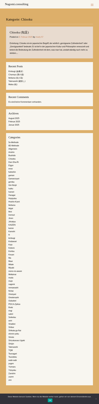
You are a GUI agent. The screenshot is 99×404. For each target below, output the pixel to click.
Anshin (11, 152)
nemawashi (13, 288)
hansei (11, 192)
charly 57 (39, 37)
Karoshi (11, 231)
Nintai (11, 291)
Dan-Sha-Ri (13, 162)
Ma (9, 258)
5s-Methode (13, 142)
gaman (11, 175)
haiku (10, 189)
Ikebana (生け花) (15, 78)
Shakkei (11, 324)
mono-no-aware (15, 271)
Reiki (10, 307)
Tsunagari (12, 354)
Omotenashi (13, 297)
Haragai (11, 195)
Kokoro (11, 248)
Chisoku (12, 159)
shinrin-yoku (13, 334)
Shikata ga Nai (14, 330)
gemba (11, 182)
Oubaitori (12, 301)
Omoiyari (12, 294)
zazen (11, 377)
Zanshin (11, 373)
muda (10, 278)
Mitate (11, 264)
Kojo (10, 245)
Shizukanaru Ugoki (16, 340)
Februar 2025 (14, 122)
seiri (10, 321)
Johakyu (12, 222)
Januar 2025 (13, 125)
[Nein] (96, 399)
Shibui (11, 327)
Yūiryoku (12, 370)
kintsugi (11, 238)
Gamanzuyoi (13, 179)
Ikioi (10, 212)
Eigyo (10, 165)
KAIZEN (12, 225)
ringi (10, 311)
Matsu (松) (12, 84)
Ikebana (11, 205)
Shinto (11, 337)
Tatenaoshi (13, 347)
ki (9, 235)
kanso (11, 228)
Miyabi (11, 268)
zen (10, 380)
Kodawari (12, 241)
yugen (11, 363)
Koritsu (11, 251)
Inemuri (11, 215)
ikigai (10, 208)
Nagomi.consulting (16, 4)
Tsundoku (12, 357)
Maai (10, 261)
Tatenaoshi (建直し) (16, 81)
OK (50, 400)
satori (10, 314)
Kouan (11, 255)
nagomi (11, 284)
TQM (10, 350)
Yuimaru (12, 367)
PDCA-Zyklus (14, 304)
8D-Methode (13, 146)
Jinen (10, 218)
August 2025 (13, 118)
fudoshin (12, 172)
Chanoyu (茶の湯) (16, 75)
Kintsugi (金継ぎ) (15, 71)
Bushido (12, 155)
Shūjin (11, 344)
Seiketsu (12, 317)
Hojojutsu (12, 198)
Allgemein (12, 149)
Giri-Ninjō (12, 185)
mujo (10, 281)
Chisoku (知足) (19, 32)
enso (10, 169)
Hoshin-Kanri (14, 202)
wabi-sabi (12, 360)
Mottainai (12, 274)
